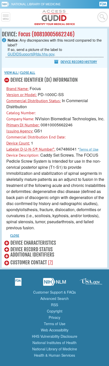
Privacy (54, 317)
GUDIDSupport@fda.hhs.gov (31, 54)
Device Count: (18, 143)
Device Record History (79, 62)
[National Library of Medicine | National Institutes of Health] (54, 283)
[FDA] (103, 4)
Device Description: (22, 155)
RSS (54, 304)
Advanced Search (54, 298)
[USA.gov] (90, 283)
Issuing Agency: (19, 130)
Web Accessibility (54, 329)
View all (11, 73)
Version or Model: (21, 94)
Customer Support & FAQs (54, 292)
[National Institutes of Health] (6, 4)
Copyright (54, 311)
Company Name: (20, 118)
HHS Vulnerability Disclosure (54, 336)
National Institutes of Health (54, 342)
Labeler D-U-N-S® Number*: (30, 149)
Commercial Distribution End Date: (36, 136)
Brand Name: (17, 88)
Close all (27, 73)
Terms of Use (88, 149)
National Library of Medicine (36, 4)
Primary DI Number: (23, 124)
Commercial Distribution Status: (33, 100)
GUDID (54, 17)
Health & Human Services (54, 355)
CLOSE (14, 236)
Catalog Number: (21, 112)
